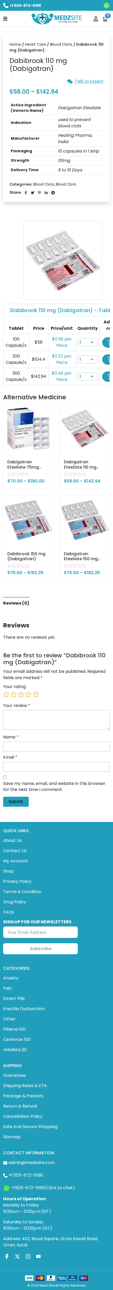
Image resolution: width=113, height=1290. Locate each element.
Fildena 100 (14, 1029)
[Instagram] (28, 1256)
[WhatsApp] (106, 5)
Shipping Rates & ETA (25, 1086)
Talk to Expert (89, 81)
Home (15, 44)
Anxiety (10, 978)
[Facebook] (7, 1256)
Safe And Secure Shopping (30, 1127)
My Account (15, 861)
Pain (7, 988)
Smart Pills (14, 998)
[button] (5, 18)
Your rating (14, 687)
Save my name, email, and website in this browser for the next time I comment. (54, 787)
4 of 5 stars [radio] (28, 694)
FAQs (8, 912)
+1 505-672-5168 (25, 5)
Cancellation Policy (23, 1116)
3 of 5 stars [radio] (21, 694)
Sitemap (11, 1137)
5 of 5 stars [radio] (36, 694)
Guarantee (14, 1075)
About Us (12, 840)
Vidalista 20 (15, 1050)
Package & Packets (23, 1096)
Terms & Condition (22, 892)
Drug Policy (14, 902)
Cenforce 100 (16, 1039)
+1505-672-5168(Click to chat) (43, 1188)
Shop (8, 871)
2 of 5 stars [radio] (14, 694)
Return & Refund (20, 1106)
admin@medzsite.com (31, 1163)
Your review (16, 706)
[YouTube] (38, 1256)
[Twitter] (17, 1256)
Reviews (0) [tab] (16, 603)
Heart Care (35, 44)
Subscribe (40, 949)
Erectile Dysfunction (24, 1009)
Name (11, 737)
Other (9, 1019)
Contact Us (15, 851)
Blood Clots (61, 44)
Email (10, 757)
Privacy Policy (17, 881)
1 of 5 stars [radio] (6, 694)
